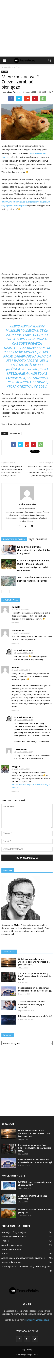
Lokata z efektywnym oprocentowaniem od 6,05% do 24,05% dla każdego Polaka (11, 471)
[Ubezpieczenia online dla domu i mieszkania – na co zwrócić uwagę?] (8, 991)
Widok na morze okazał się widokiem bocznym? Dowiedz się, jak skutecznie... (34, 962)
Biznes (4, 1253)
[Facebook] (21, 526)
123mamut (18, 630)
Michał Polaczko (13, 92)
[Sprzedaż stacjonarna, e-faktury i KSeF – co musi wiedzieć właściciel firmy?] (8, 977)
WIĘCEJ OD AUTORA (38, 539)
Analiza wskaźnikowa (11, 1262)
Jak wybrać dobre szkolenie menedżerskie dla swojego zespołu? (31, 1005)
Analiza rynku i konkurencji (13, 1236)
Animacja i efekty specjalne (14, 1232)
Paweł (15, 667)
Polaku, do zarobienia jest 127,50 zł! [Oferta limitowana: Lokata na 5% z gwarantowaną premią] (40, 471)
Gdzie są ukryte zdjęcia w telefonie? (35, 1016)
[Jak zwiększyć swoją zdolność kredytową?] (8, 1199)
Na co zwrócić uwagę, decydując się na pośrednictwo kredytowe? (34, 550)
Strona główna (7, 67)
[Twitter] (33, 526)
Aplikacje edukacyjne (11, 1249)
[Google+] (27, 526)
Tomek (16, 607)
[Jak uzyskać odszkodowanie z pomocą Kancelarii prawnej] (8, 581)
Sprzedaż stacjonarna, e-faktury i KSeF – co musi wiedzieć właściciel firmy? (34, 976)
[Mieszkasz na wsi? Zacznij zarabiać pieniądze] (8, 1213)
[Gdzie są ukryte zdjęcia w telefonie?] (8, 1020)
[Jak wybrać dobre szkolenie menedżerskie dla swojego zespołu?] (8, 1005)
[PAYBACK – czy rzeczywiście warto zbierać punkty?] (8, 1185)
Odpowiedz (15, 623)
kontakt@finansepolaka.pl (37, 1320)
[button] (50, 60)
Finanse (4, 72)
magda (16, 766)
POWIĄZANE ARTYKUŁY (14, 539)
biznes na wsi (15, 433)
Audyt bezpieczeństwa (11, 1245)
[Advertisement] (27, 28)
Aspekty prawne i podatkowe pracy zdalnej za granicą (26, 1266)
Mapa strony (27, 1350)
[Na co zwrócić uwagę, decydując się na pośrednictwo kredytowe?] (8, 550)
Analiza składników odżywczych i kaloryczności (23, 1258)
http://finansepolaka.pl (27, 508)
